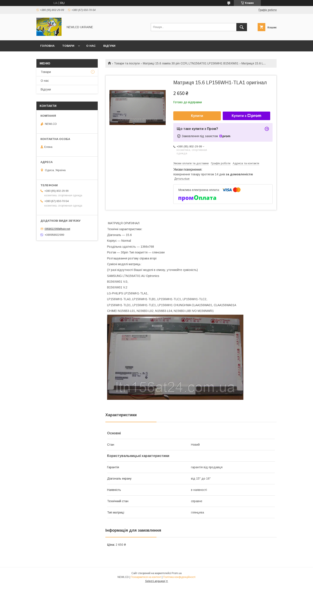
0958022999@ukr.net (57, 228)
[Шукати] (241, 27)
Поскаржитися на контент (146, 577)
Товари (68, 45)
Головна (47, 45)
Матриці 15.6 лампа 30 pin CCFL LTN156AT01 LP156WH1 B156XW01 (190, 63)
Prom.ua (177, 573)
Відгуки (109, 45)
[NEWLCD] (49, 34)
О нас (91, 45)
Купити (197, 116)
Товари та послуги (127, 63)
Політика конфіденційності (179, 577)
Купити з (239, 116)
